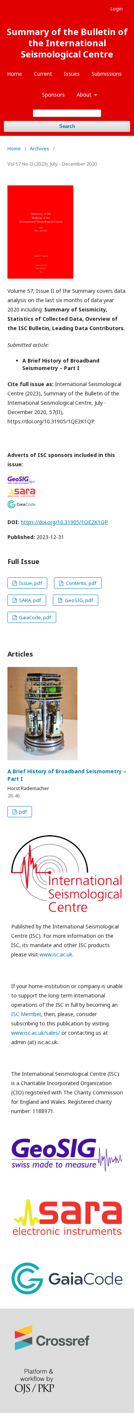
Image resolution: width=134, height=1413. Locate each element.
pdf (22, 811)
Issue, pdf (30, 583)
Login (117, 8)
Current (43, 73)
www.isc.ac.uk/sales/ (35, 1032)
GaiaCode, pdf (34, 617)
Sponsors (53, 94)
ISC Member (26, 1014)
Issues (72, 73)
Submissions (107, 73)
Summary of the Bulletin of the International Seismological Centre (67, 42)
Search (67, 126)
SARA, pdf (29, 600)
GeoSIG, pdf (78, 600)
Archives (39, 148)
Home (14, 73)
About (85, 94)
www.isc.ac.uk (55, 954)
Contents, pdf (80, 583)
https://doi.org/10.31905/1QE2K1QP (64, 522)
